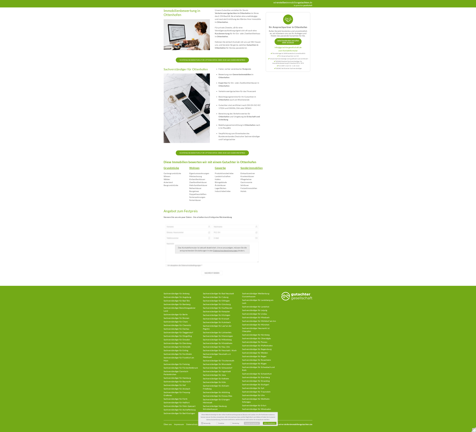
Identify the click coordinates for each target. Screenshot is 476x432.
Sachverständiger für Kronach (216, 318)
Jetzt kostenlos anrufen (288, 41)
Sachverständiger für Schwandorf (217, 368)
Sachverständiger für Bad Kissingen (179, 413)
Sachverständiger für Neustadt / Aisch (220, 350)
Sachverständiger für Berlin (176, 314)
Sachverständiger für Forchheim (178, 354)
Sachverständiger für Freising (177, 364)
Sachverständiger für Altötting (216, 392)
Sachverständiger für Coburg (215, 297)
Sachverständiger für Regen (254, 356)
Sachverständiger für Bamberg (177, 304)
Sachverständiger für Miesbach (255, 317)
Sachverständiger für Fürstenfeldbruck (181, 368)
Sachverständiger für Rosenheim (256, 360)
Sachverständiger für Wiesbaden (256, 409)
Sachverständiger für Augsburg (177, 297)
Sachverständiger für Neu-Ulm (216, 347)
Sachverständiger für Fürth (175, 399)
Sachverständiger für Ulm (253, 395)
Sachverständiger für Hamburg (177, 378)
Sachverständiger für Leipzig (254, 310)
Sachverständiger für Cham (176, 321)
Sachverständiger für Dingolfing (178, 336)
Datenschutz (192, 424)
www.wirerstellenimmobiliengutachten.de (293, 424)
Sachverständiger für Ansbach (177, 388)
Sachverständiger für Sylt (253, 388)
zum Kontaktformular (288, 50)
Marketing (235, 423)
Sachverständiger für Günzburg (217, 304)
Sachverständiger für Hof (175, 385)
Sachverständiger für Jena (214, 375)
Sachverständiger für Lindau (254, 314)
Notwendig (207, 423)
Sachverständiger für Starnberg (256, 377)
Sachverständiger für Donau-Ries (217, 396)
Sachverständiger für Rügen (254, 363)
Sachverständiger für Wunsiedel (217, 364)
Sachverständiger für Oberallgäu (256, 338)
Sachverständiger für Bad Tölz (177, 300)
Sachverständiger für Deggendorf (178, 332)
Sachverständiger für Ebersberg (178, 343)
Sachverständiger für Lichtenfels (217, 332)
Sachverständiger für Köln (214, 382)
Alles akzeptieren (269, 423)
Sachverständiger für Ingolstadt (217, 371)
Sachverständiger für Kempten (216, 311)
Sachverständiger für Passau (254, 342)
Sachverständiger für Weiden (255, 353)
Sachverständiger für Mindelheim (217, 343)
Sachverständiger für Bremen (176, 318)
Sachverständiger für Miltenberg (217, 339)
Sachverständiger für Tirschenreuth (218, 360)
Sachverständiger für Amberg (177, 293)
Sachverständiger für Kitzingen (216, 315)
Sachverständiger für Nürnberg (255, 335)
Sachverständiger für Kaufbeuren (217, 308)
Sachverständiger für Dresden (177, 339)
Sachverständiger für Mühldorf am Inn (259, 321)
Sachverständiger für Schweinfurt (257, 373)
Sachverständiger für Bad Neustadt (218, 293)
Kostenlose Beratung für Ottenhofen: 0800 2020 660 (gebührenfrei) (212, 60)
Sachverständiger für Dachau (176, 329)
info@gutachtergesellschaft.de (288, 47)
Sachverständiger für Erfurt (254, 405)
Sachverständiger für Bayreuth (177, 381)
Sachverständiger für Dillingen (216, 300)
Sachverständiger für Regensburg (256, 349)
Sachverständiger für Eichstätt (177, 347)
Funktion (221, 423)
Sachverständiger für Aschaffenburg (179, 409)
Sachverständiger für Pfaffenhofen (257, 345)
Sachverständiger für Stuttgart (255, 384)
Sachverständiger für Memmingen (218, 336)
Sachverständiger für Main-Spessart (179, 406)
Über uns (168, 424)
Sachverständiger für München (255, 324)
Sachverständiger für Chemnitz (177, 325)
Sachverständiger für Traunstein (256, 391)
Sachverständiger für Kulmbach (217, 322)
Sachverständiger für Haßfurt (177, 402)
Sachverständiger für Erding (176, 350)
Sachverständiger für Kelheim (216, 378)
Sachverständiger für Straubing (256, 381)
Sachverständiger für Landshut (255, 306)
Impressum (179, 424)
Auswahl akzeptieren (251, 423)
